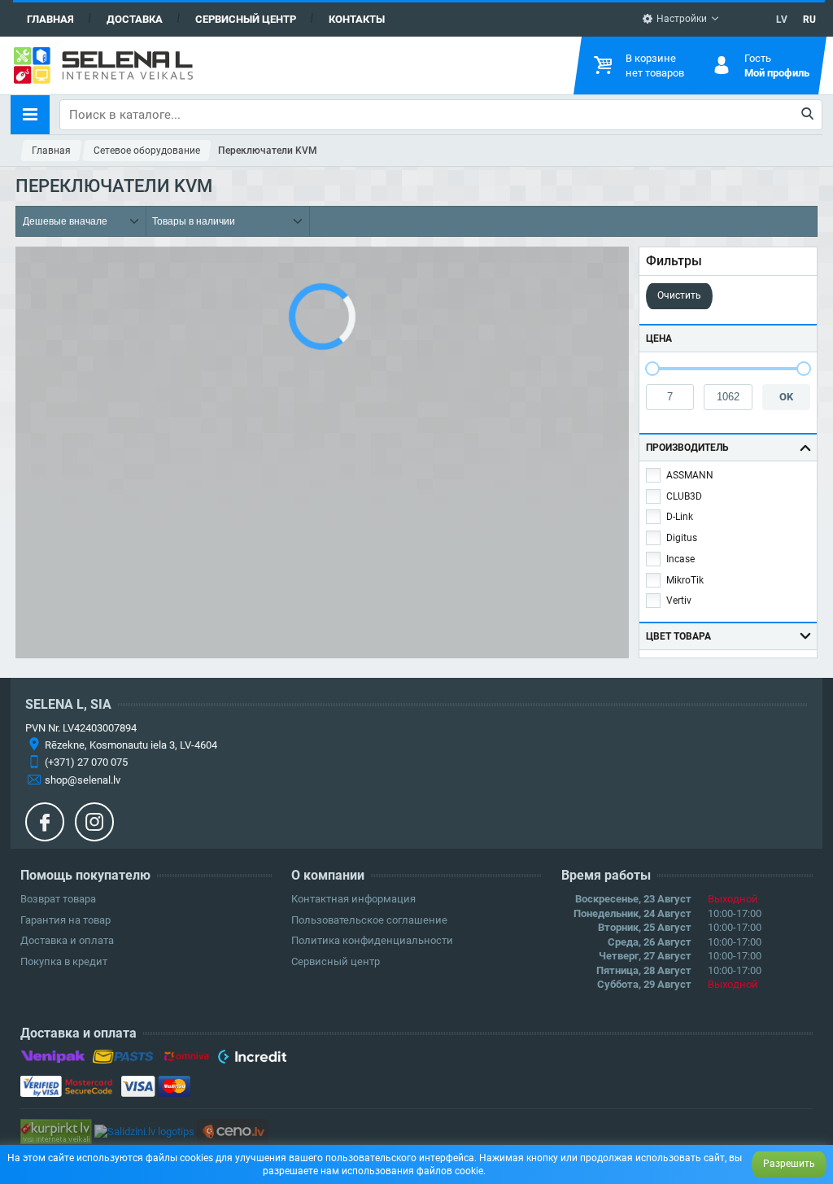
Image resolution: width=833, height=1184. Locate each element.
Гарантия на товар (65, 920)
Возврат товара (58, 899)
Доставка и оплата (67, 940)
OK (786, 397)
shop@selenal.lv (82, 780)
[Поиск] (808, 115)
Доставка (135, 19)
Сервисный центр (245, 19)
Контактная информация (353, 899)
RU (809, 19)
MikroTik (685, 580)
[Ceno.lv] (232, 1131)
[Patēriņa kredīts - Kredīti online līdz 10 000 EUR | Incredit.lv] (252, 1059)
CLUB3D (684, 496)
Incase (680, 559)
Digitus (681, 538)
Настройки (680, 18)
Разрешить (789, 1163)
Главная (50, 19)
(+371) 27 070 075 (86, 762)
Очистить (679, 295)
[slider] (652, 368)
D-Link (679, 516)
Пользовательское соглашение (369, 920)
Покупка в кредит (63, 961)
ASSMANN (689, 475)
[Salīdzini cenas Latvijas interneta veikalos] (56, 1131)
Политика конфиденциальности (372, 940)
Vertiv (678, 600)
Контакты (357, 19)
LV (781, 19)
